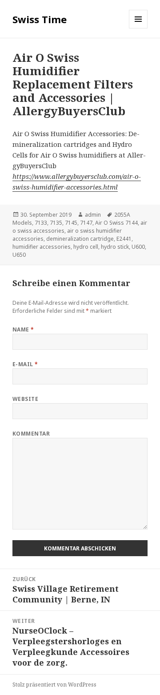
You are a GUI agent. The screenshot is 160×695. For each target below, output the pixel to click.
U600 (138, 247)
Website (25, 399)
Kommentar (31, 433)
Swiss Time (39, 19)
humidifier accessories (41, 247)
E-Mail (25, 364)
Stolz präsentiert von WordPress (54, 684)
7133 (41, 222)
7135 (56, 222)
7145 (71, 222)
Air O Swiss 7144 (116, 222)
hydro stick (115, 247)
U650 (19, 255)
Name (23, 329)
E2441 (124, 238)
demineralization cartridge (80, 238)
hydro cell (85, 247)
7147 (86, 222)
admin (93, 214)
